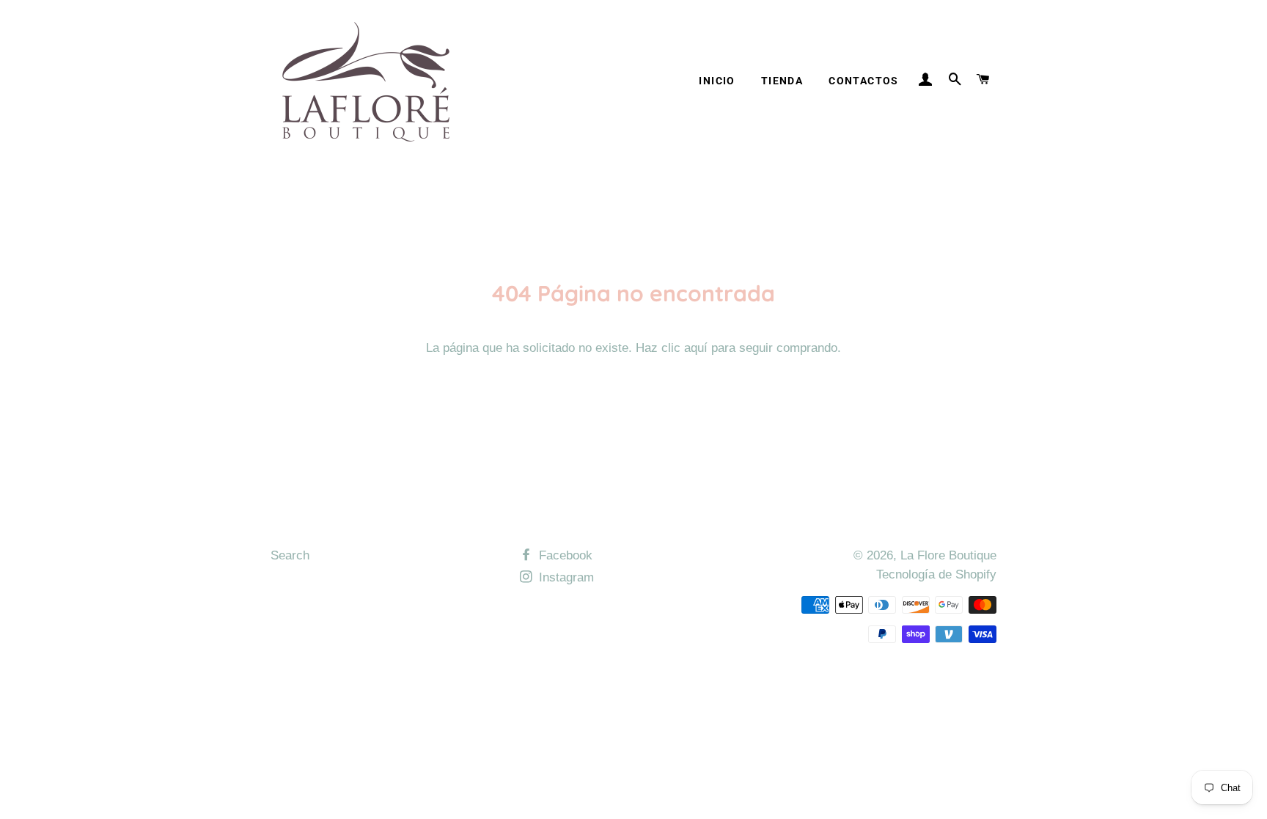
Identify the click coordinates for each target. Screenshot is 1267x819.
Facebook (563, 555)
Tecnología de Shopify (936, 574)
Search (290, 555)
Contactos (864, 81)
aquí (696, 348)
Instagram (564, 577)
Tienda (782, 81)
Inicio (717, 81)
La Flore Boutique (948, 555)
